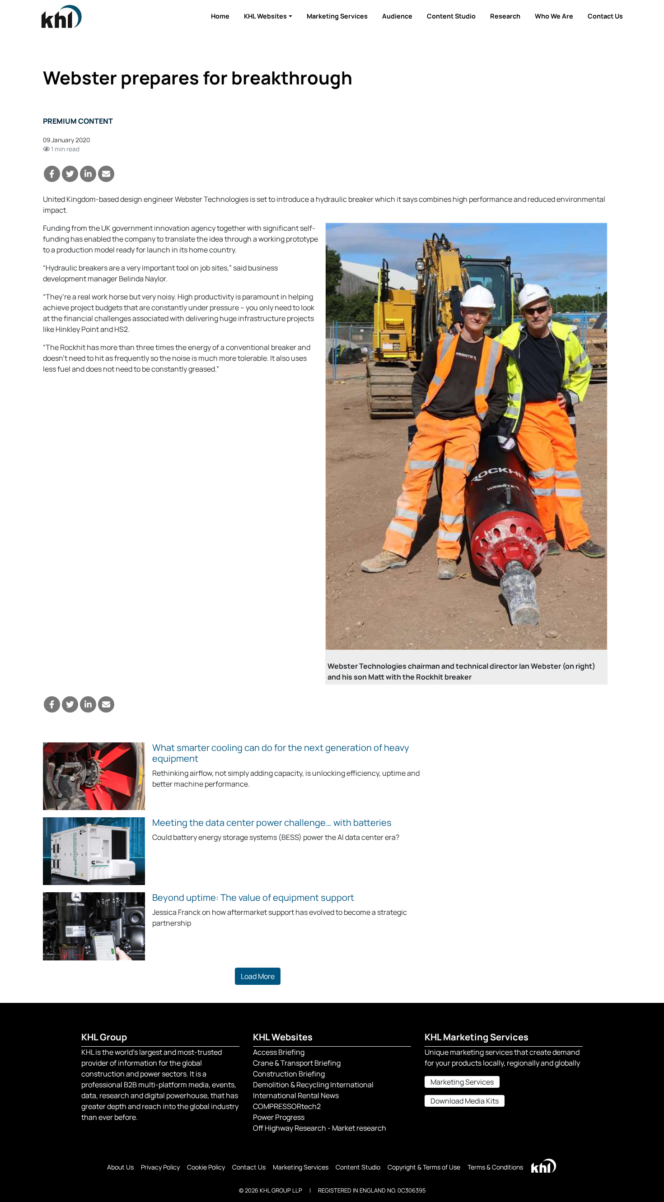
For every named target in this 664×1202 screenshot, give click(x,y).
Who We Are (554, 16)
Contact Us (605, 16)
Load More (258, 976)
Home (220, 16)
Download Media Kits (464, 1101)
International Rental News (296, 1095)
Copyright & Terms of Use (424, 1167)
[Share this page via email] (106, 174)
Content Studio (451, 16)
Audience (397, 16)
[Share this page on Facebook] (52, 174)
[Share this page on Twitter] (70, 174)
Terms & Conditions (495, 1167)
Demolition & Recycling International (313, 1085)
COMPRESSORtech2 (287, 1106)
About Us (120, 1167)
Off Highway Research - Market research (319, 1128)
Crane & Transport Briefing (297, 1063)
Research (505, 16)
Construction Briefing (289, 1074)
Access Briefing (278, 1052)
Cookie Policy (206, 1167)
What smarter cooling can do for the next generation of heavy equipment (280, 752)
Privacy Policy (160, 1167)
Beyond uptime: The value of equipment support (253, 897)
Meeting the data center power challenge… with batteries (272, 822)
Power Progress (278, 1117)
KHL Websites (265, 16)
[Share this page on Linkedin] (88, 174)
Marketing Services (337, 16)
